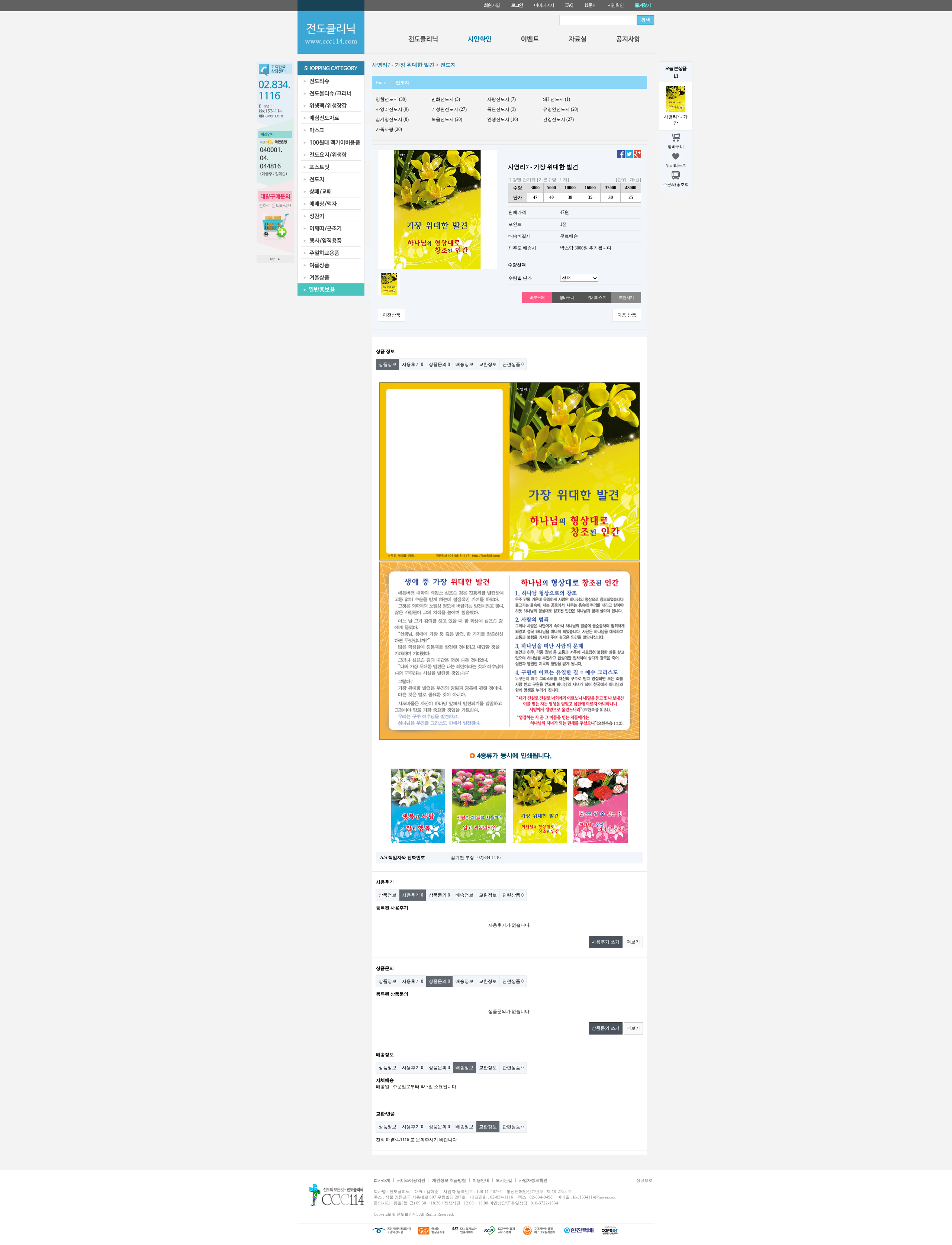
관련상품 (513, 364)
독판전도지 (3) (501, 109)
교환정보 (488, 364)
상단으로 (644, 1180)
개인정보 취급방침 (449, 1180)
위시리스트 (596, 297)
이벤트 (530, 40)
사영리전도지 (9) (392, 109)
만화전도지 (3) (445, 99)
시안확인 (616, 5)
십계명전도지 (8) (392, 119)
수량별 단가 (520, 278)
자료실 (577, 40)
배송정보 (464, 364)
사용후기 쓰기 (606, 942)
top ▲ (275, 259)
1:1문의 (590, 5)
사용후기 (412, 364)
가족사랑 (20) (389, 129)
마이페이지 (544, 5)
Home (381, 82)
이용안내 (481, 1180)
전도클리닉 (423, 40)
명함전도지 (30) (391, 99)
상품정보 (387, 364)
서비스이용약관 (411, 1180)
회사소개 (382, 1180)
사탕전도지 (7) (501, 99)
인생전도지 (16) (502, 119)
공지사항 (628, 40)
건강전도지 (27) (558, 119)
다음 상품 (626, 315)
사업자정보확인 (533, 1180)
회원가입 (492, 5)
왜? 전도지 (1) (556, 99)
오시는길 (504, 1180)
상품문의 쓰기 (606, 1028)
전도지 (402, 82)
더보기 (633, 942)
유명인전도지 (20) (560, 109)
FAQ (569, 5)
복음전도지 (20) (446, 119)
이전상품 (392, 315)
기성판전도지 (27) (449, 109)
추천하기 (626, 297)
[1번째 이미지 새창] (389, 283)
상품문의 (439, 364)
